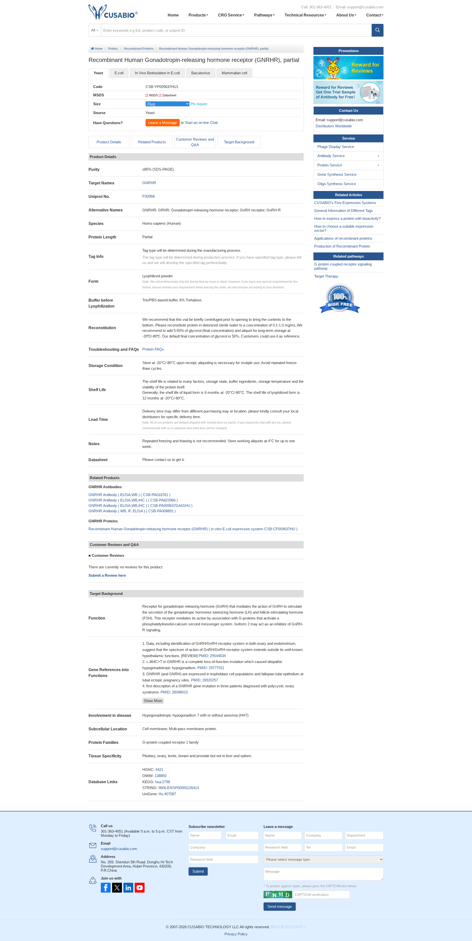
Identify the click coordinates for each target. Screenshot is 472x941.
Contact (373, 15)
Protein (113, 48)
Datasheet (169, 95)
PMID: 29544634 (212, 656)
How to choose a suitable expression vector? (343, 228)
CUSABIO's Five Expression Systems (345, 203)
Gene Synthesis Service (336, 174)
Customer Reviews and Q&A (195, 142)
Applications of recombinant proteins (343, 238)
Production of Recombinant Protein (342, 246)
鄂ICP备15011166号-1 (288, 927)
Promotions (349, 51)
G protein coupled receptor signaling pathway (343, 266)
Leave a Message (162, 122)
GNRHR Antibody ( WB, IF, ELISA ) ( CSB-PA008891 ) (132, 511)
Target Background (239, 142)
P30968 (148, 196)
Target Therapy (326, 276)
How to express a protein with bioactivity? (347, 218)
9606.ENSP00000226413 (178, 788)
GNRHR (149, 183)
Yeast (98, 73)
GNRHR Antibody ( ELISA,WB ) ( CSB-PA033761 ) (129, 495)
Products (197, 15)
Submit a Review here (107, 575)
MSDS (153, 95)
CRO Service (230, 15)
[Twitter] (116, 888)
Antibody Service (331, 156)
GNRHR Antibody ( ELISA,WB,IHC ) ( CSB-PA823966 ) (133, 500)
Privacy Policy (236, 934)
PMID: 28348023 (174, 692)
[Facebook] (106, 888)
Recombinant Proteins (139, 48)
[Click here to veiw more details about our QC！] (340, 298)
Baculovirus (200, 73)
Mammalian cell (234, 73)
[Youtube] (138, 888)
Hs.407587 (167, 794)
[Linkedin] (127, 888)
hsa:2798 (162, 782)
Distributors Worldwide (333, 126)
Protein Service (329, 165)
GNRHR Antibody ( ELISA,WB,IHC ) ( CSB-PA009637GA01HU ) (140, 505)
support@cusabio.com (365, 7)
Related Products (152, 142)
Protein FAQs (153, 349)
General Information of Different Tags (343, 210)
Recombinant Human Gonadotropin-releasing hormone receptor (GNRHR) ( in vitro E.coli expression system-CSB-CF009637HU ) (192, 529)
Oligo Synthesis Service (336, 184)
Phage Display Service (335, 147)
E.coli (119, 73)
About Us (345, 15)
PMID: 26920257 (204, 680)
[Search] (378, 30)
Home (173, 15)
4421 (159, 769)
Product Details (109, 142)
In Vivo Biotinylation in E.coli (157, 73)
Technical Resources (304, 15)
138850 (160, 776)
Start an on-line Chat (201, 122)
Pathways (263, 15)
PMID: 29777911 (210, 668)
